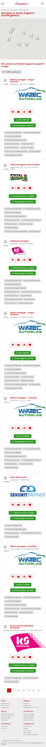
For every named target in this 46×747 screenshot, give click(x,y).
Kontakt (25, 728)
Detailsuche (5, 707)
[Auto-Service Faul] (28, 491)
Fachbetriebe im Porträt (31, 707)
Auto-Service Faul (18, 477)
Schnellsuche (13, 10)
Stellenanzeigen (28, 718)
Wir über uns (27, 726)
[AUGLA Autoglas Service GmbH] (19, 177)
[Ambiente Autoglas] (19, 250)
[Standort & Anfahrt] (29, 111)
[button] (27, 44)
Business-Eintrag (28, 716)
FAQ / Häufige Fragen (7, 714)
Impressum (27, 730)
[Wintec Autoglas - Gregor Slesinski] (12, 111)
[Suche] (42, 4)
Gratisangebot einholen (24, 125)
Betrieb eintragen (29, 714)
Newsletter (4, 720)
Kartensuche (5, 705)
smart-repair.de (36, 743)
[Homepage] (24, 111)
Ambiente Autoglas (19, 241)
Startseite (4, 10)
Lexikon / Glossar (6, 716)
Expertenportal (28, 720)
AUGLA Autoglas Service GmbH (25, 164)
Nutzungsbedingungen (30, 734)
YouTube (4, 728)
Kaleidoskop (27, 705)
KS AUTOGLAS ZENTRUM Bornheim (21, 627)
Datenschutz (27, 732)
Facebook (4, 726)
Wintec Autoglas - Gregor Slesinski (22, 80)
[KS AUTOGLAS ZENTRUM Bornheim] (28, 642)
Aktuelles (26, 703)
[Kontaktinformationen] (18, 111)
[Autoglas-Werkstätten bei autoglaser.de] (23, 3)
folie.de (3, 744)
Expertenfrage (5, 718)
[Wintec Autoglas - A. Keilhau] (12, 428)
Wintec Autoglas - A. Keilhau (23, 397)
